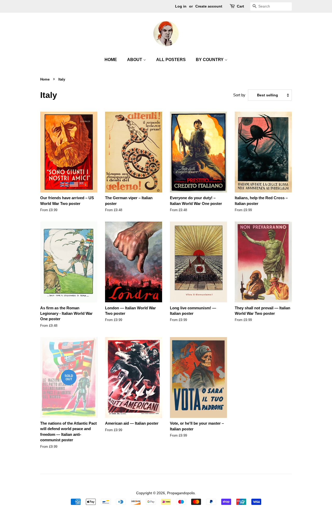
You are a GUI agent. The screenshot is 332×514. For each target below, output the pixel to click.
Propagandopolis (181, 493)
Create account (208, 6)
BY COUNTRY (210, 59)
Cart (240, 6)
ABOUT (135, 59)
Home (45, 79)
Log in (180, 6)
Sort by (239, 95)
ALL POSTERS (171, 59)
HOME (111, 59)
